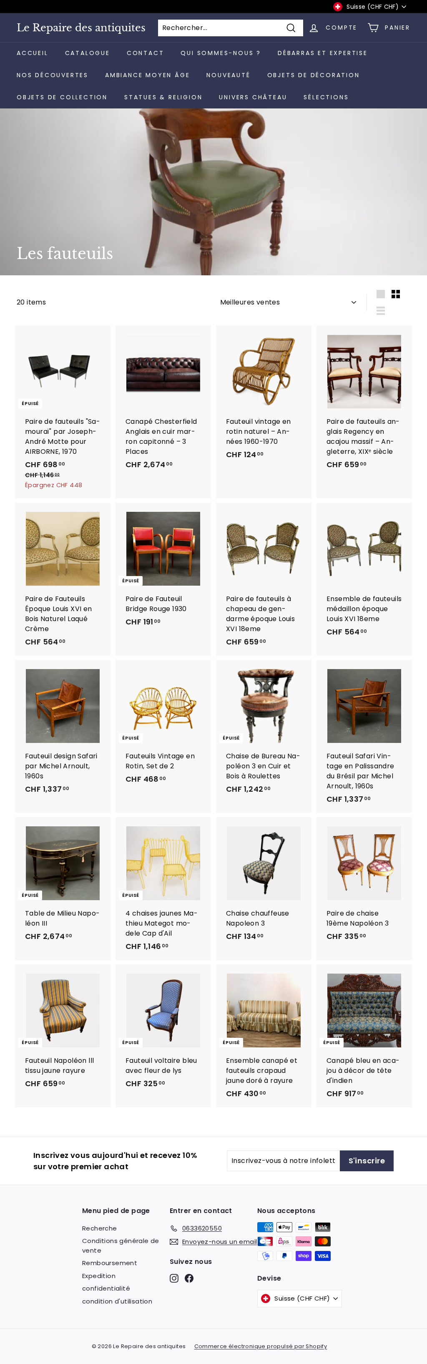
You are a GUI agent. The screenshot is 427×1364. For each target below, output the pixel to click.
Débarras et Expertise (323, 53)
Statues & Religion (163, 97)
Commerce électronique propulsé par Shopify (260, 1346)
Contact (145, 53)
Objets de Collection (62, 97)
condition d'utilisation (117, 1301)
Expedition (99, 1275)
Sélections (326, 97)
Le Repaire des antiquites (81, 28)
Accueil (32, 53)
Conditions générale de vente (120, 1245)
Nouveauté (228, 75)
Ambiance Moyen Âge (147, 75)
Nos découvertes (52, 75)
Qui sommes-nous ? (221, 53)
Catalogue (87, 53)
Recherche (99, 1228)
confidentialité (106, 1288)
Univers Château (253, 97)
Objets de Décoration (313, 75)
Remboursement (109, 1262)
